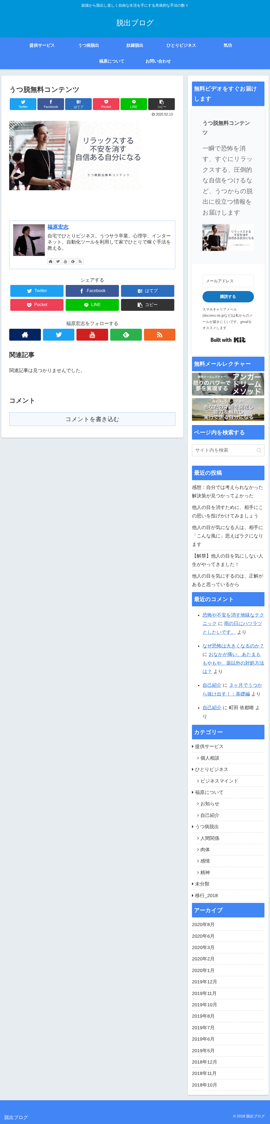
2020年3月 (203, 947)
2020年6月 (203, 936)
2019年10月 (204, 1004)
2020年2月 (203, 958)
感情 (205, 861)
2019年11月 (204, 993)
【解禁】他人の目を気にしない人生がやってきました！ (227, 560)
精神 (205, 872)
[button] (228, 239)
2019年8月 (203, 1016)
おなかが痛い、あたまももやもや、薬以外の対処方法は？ (233, 663)
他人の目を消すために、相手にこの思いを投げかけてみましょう (227, 511)
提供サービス (209, 746)
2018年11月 (204, 1073)
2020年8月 (203, 924)
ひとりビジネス (211, 769)
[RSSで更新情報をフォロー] (80, 261)
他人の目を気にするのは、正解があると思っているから (227, 580)
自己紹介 (211, 685)
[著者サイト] (50, 261)
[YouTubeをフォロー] (65, 261)
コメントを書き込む (92, 419)
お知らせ (209, 803)
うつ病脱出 (207, 826)
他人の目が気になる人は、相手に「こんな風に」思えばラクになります (227, 536)
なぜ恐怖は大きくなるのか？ (233, 646)
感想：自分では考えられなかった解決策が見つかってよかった (227, 491)
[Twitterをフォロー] (58, 261)
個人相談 (209, 758)
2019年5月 (203, 1050)
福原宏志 (58, 227)
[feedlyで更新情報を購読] (73, 261)
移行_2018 (206, 895)
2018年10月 (204, 1085)
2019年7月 (203, 1027)
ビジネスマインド (219, 781)
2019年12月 (204, 981)
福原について (209, 792)
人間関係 (209, 838)
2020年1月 (203, 970)
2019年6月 (203, 1039)
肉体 (205, 849)
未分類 (202, 884)
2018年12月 (204, 1062)
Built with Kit (228, 340)
